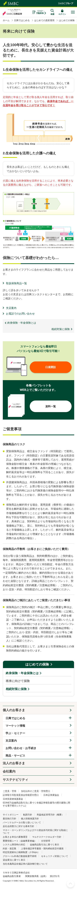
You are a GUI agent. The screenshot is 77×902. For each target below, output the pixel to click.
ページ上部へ (70, 883)
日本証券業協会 (51, 795)
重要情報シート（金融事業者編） (19, 841)
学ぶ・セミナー (15, 733)
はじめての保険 (37, 664)
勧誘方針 (27, 814)
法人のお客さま (14, 763)
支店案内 (11, 307)
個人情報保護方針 (30, 818)
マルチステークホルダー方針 (46, 837)
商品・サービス (15, 755)
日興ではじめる (15, 718)
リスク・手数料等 (40, 12)
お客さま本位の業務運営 (15, 837)
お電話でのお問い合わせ (20, 313)
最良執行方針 (9, 818)
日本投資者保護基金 (13, 799)
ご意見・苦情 (9, 791)
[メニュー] (73, 12)
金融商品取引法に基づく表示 (44, 844)
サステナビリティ (15, 779)
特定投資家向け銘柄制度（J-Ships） (21, 852)
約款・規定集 (9, 848)
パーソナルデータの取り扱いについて (22, 822)
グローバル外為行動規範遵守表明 (19, 856)
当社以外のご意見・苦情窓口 (35, 791)
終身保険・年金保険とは (22, 673)
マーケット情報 (15, 725)
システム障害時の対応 (14, 844)
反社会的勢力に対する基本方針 (18, 826)
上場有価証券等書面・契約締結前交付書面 (42, 848)
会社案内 (9, 771)
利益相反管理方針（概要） (50, 814)
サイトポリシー (11, 814)
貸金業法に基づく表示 (14, 860)
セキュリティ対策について (54, 856)
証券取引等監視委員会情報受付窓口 (21, 795)
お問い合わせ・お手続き (21, 748)
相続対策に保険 (16, 689)
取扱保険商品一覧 (16, 283)
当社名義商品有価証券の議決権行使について (25, 864)
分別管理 (45, 841)
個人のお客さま (14, 710)
